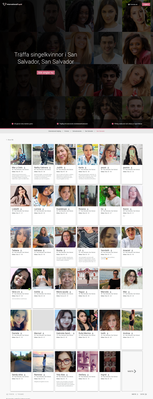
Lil (80, 250)
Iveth (103, 333)
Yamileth (105, 250)
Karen (126, 209)
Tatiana (15, 250)
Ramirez (38, 374)
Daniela (15, 333)
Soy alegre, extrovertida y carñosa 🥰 (108, 258)
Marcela (105, 292)
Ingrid (103, 374)
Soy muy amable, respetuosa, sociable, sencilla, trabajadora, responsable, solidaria (64, 259)
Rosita (59, 250)
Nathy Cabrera (41, 167)
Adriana (38, 250)
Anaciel (126, 250)
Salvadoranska (77, 131)
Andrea (126, 333)
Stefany (82, 374)
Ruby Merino (85, 333)
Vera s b (16, 292)
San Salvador (89, 131)
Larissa (37, 209)
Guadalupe (61, 209)
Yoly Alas (60, 374)
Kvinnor (66, 131)
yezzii (103, 167)
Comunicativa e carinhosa (19, 298)
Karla (81, 167)
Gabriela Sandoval (64, 333)
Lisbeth (15, 209)
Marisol (37, 333)
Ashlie (37, 292)
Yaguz (81, 292)
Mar (125, 292)
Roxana (82, 209)
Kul (124, 216)
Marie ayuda (62, 292)
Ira (102, 209)
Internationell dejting (54, 131)
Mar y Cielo (17, 167)
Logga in (146, 4)
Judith (59, 167)
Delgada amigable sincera (41, 381)
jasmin (126, 167)
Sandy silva (17, 374)
